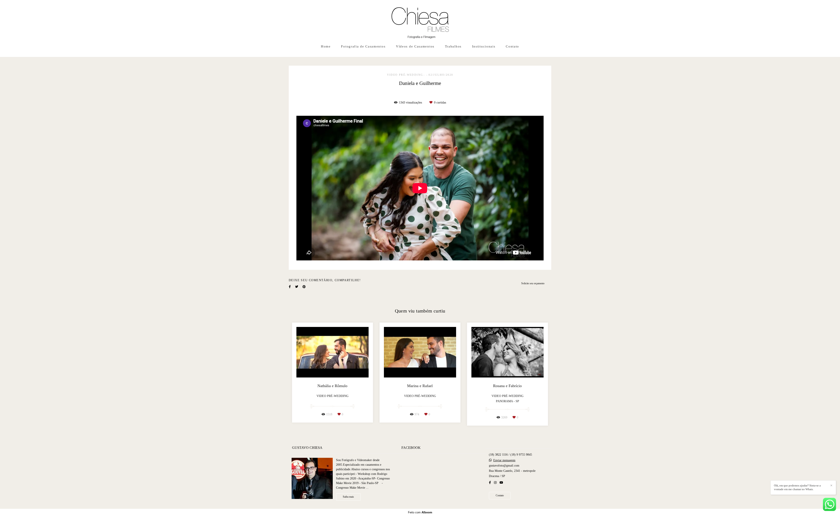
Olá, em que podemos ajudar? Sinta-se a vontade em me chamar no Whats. (797, 487)
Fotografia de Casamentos (363, 46)
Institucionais (483, 46)
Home (326, 46)
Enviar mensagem (504, 460)
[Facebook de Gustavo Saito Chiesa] (490, 482)
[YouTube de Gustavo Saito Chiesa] (501, 482)
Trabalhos (453, 46)
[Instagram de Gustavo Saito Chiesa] (495, 482)
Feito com (420, 512)
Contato (512, 46)
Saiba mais (348, 496)
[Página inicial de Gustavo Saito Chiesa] (420, 21)
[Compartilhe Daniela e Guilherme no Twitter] (296, 286)
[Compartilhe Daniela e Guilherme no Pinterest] (304, 286)
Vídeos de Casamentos (415, 46)
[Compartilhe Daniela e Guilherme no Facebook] (290, 286)
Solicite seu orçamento (532, 283)
